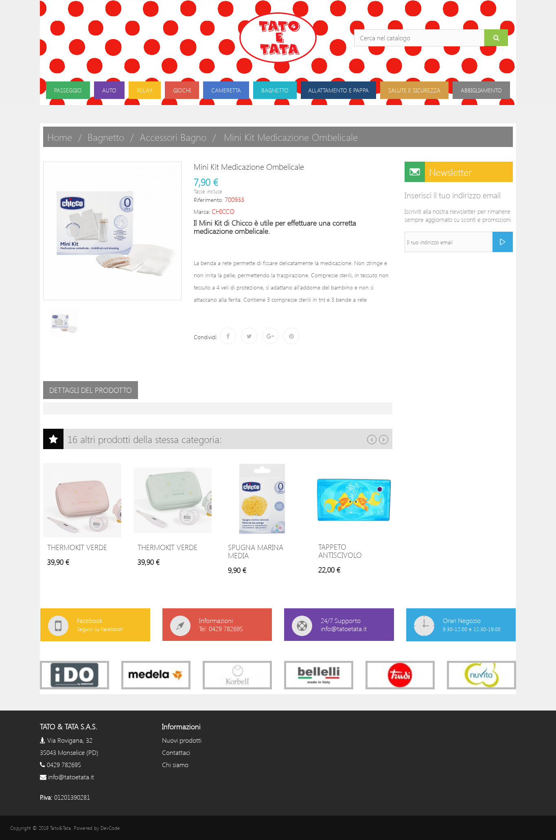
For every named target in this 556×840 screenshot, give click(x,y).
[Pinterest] (291, 336)
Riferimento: (208, 200)
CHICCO (223, 211)
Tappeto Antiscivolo (340, 551)
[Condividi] (228, 336)
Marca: (202, 211)
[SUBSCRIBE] (503, 242)
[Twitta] (249, 336)
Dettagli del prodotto (90, 390)
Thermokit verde (77, 547)
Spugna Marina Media (255, 551)
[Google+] (270, 336)
